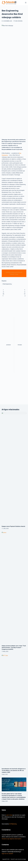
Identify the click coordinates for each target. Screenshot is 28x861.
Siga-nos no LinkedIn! (7, 853)
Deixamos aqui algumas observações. (12, 838)
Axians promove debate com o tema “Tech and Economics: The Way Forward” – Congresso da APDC (14, 647)
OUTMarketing (13, 824)
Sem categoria (18, 21)
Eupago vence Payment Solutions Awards (13, 526)
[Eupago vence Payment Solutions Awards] (14, 468)
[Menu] (25, 2)
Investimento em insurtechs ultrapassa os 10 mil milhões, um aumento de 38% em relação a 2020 (14, 770)
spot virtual (9, 815)
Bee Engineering (7, 284)
